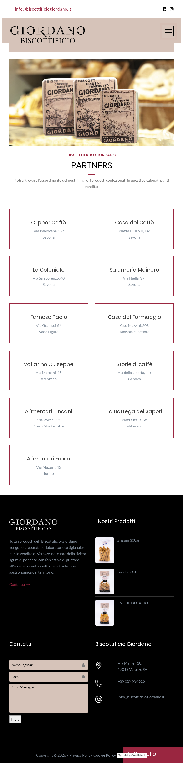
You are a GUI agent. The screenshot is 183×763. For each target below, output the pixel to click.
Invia (15, 719)
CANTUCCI (126, 571)
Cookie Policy (104, 755)
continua (17, 584)
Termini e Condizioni (131, 755)
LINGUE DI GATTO (132, 603)
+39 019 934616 (131, 681)
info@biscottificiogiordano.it (43, 8)
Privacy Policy (80, 755)
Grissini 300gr (128, 540)
